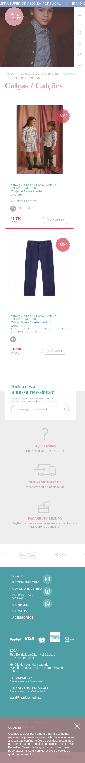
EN (81, 24)
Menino (36, 78)
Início (10, 73)
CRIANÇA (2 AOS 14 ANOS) (28, 185)
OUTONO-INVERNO (48, 73)
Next (84, 554)
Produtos (24, 73)
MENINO (51, 185)
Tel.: (21, 677)
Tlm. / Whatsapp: (29, 687)
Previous (5, 554)
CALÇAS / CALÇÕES (23, 188)
